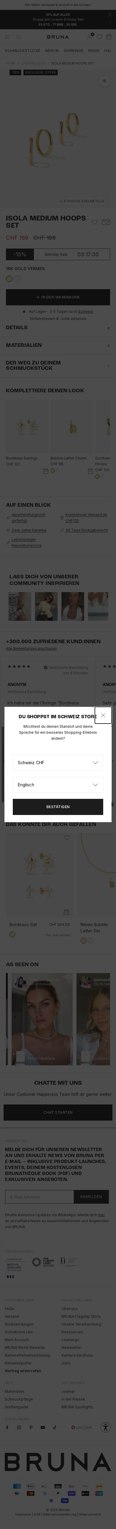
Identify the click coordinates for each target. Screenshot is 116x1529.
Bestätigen (58, 807)
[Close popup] (103, 715)
